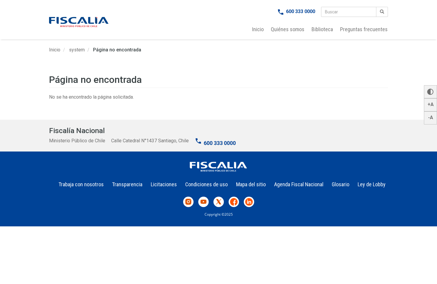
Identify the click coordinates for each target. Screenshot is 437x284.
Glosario (340, 184)
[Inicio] (79, 22)
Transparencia (127, 184)
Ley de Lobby (372, 184)
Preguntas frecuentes (364, 29)
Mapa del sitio (251, 184)
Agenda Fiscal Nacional (298, 184)
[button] (430, 91)
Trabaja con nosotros (81, 184)
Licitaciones (164, 184)
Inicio (258, 29)
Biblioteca (322, 29)
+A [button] (430, 104)
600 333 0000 (300, 11)
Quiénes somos (287, 29)
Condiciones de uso (206, 184)
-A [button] (430, 117)
